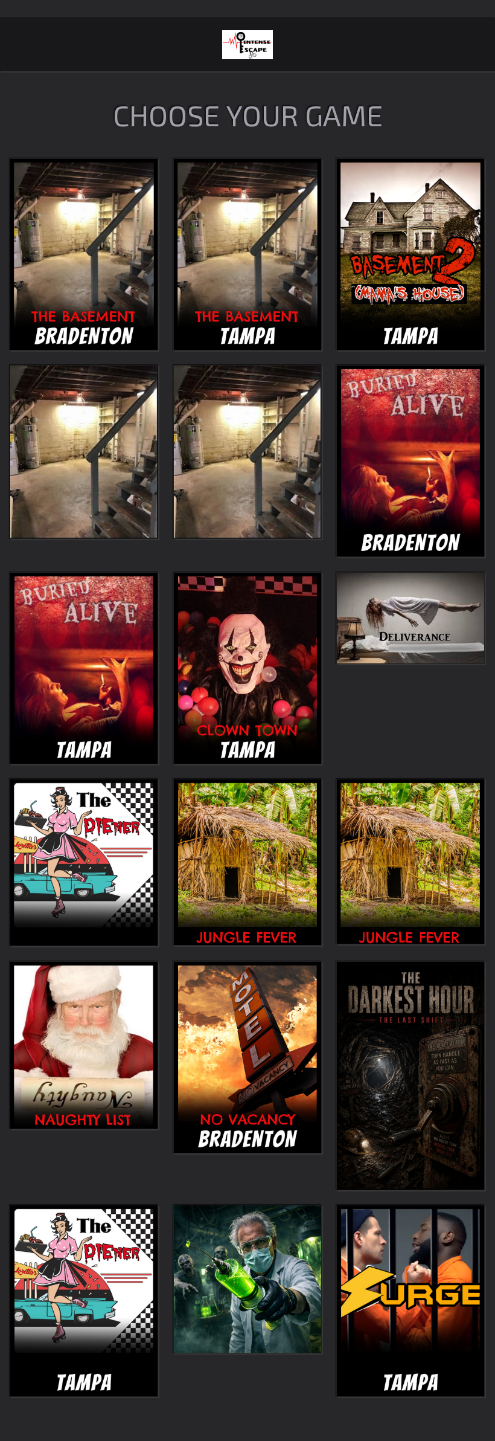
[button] (84, 254)
